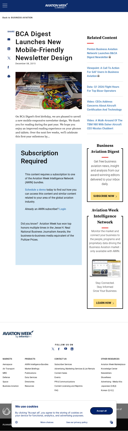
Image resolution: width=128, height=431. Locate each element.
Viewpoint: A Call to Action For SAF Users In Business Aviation (103, 72)
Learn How (103, 302)
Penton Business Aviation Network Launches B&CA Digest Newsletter (102, 53)
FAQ (56, 390)
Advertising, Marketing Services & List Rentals (74, 369)
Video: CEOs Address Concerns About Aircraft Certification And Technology (104, 105)
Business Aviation (22, 17)
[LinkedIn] (72, 349)
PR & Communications (64, 382)
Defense (6, 377)
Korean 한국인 (107, 390)
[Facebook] (59, 349)
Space (5, 382)
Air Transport (8, 369)
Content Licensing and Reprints (68, 386)
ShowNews (106, 377)
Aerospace (7, 364)
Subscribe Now (103, 196)
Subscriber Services (63, 364)
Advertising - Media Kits (111, 382)
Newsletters (106, 373)
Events (57, 377)
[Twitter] (53, 349)
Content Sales (60, 373)
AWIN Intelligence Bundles (36, 364)
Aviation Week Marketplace (113, 364)
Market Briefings (32, 369)
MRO (5, 373)
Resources (29, 386)
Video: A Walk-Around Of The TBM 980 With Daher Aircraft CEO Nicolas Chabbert (104, 124)
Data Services (31, 377)
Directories (29, 382)
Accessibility (8, 424)
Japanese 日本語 (108, 386)
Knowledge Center (109, 369)
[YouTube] (65, 349)
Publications (30, 373)
